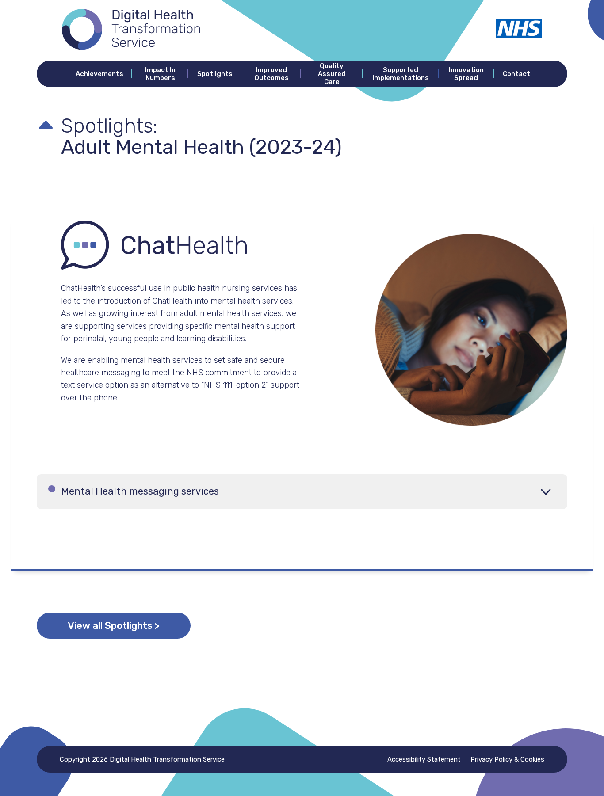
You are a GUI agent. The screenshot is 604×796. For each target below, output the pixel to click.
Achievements (99, 74)
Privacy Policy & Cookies (507, 759)
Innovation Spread (466, 74)
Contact (516, 74)
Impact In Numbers (160, 74)
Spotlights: (109, 125)
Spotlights (215, 74)
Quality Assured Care (332, 74)
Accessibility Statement (424, 759)
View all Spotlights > (114, 626)
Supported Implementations (400, 74)
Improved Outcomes (271, 74)
